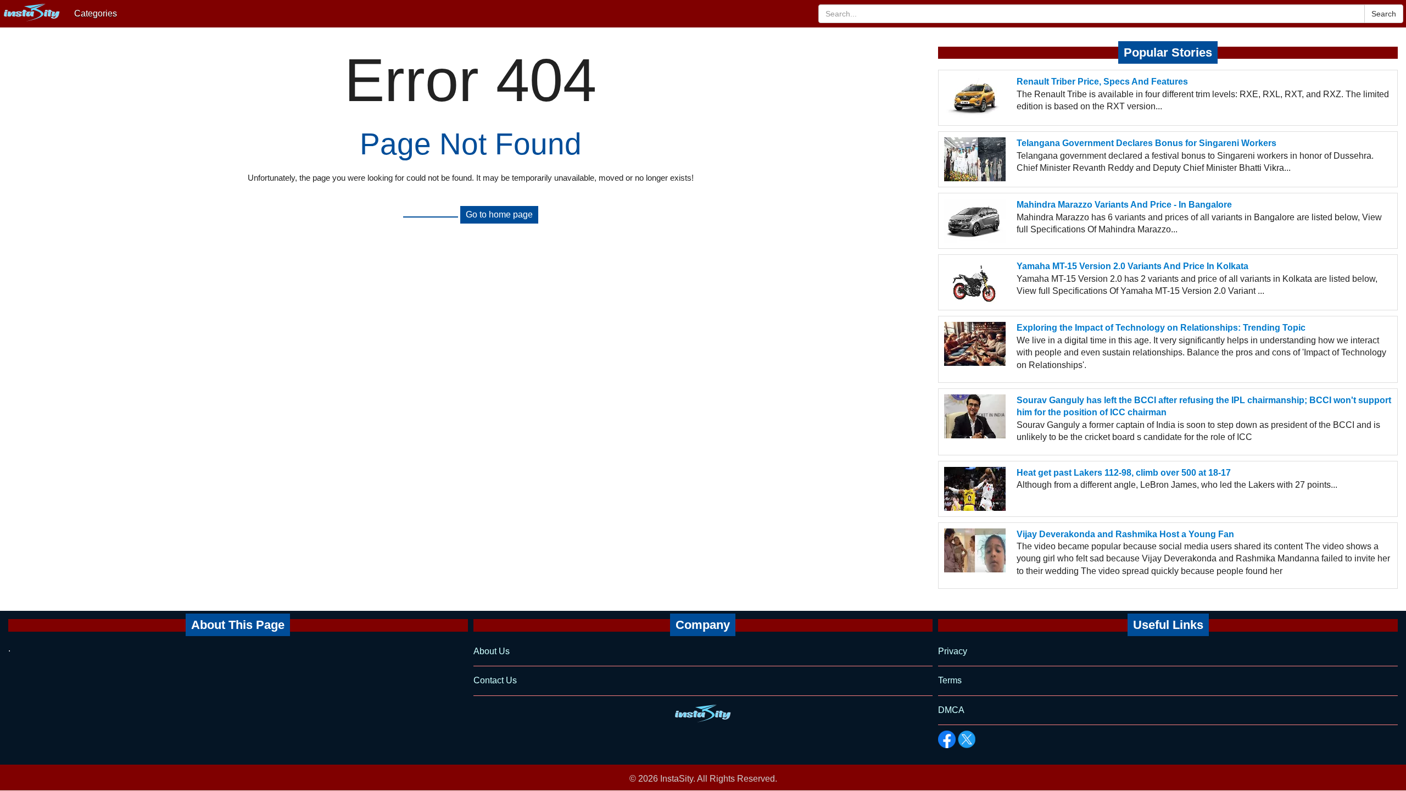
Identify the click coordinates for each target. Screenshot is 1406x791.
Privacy (952, 651)
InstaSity (676, 778)
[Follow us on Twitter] (966, 739)
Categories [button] (95, 13)
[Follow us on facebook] (947, 739)
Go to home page (499, 214)
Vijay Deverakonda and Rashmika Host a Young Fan (1125, 534)
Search (1383, 13)
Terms (950, 680)
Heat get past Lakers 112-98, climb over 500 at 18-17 (1124, 472)
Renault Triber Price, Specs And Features (1102, 81)
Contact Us (495, 680)
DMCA (951, 710)
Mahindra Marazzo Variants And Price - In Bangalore (1124, 204)
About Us (491, 651)
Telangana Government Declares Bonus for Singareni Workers (1146, 143)
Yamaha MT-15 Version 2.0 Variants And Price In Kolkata (1132, 266)
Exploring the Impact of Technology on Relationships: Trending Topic (1161, 327)
